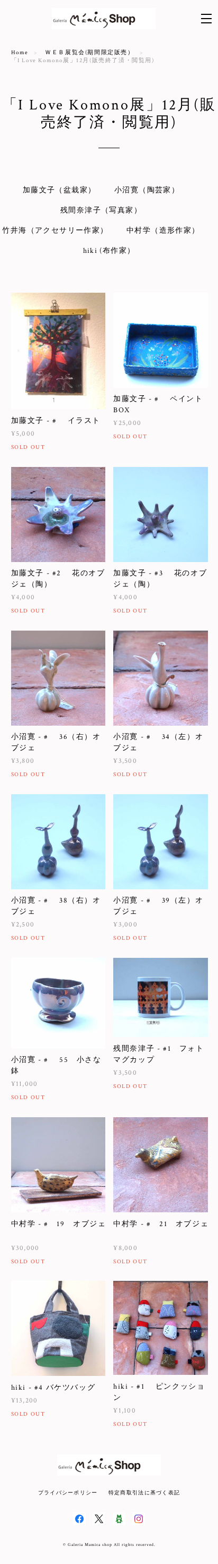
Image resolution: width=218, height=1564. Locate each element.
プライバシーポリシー (68, 1492)
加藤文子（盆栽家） (59, 190)
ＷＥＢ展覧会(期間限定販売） (89, 52)
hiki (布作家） (109, 251)
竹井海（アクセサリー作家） (55, 230)
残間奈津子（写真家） (101, 210)
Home (20, 52)
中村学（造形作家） (163, 230)
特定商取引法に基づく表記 (144, 1492)
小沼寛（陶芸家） (146, 190)
